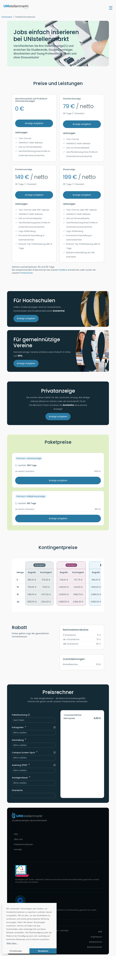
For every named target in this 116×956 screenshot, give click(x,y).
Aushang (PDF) (20, 765)
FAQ (16, 834)
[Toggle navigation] (110, 7)
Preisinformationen (23, 844)
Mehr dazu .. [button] (12, 943)
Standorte (17, 790)
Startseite (7, 16)
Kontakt (18, 849)
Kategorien (18, 727)
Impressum (96, 936)
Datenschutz (95, 941)
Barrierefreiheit (94, 947)
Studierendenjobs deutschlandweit (29, 820)
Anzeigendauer (20, 777)
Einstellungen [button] (16, 951)
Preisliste (63, 269)
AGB (100, 931)
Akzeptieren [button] (43, 951)
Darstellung (18, 739)
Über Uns (18, 839)
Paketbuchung (20, 714)
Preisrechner (27, 272)
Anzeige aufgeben (34, 123)
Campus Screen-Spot (24, 752)
